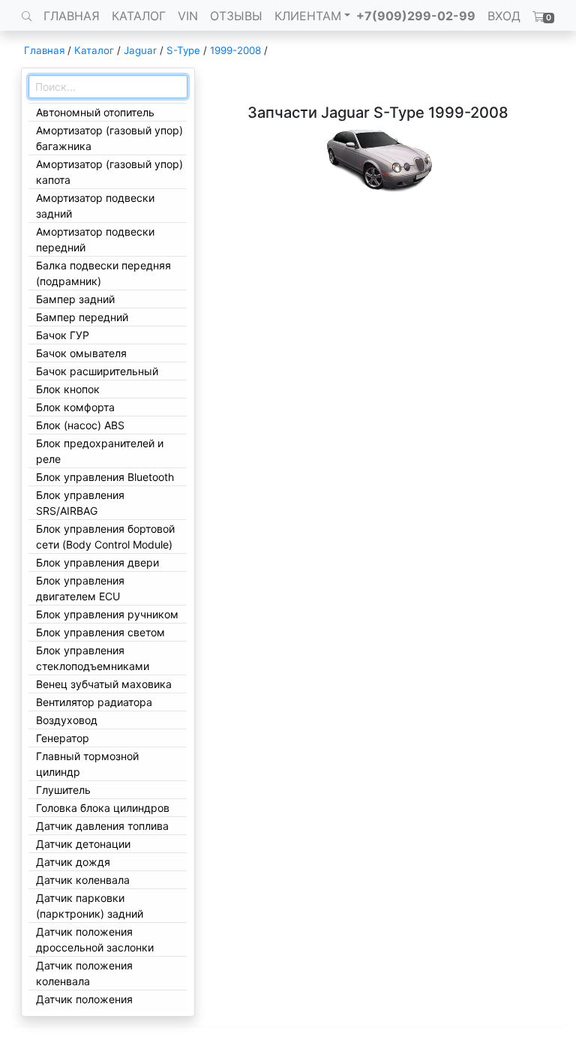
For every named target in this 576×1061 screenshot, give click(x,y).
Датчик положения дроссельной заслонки (95, 939)
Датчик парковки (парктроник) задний (89, 905)
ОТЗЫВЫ (236, 15)
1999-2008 (235, 50)
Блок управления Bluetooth (105, 476)
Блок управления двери (97, 562)
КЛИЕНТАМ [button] (307, 15)
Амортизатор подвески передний (95, 239)
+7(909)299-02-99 (416, 15)
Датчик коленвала (83, 879)
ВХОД (504, 15)
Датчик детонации (83, 843)
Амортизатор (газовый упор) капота (109, 172)
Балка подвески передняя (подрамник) (103, 273)
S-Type (183, 50)
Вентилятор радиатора (94, 702)
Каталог (94, 50)
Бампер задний (75, 299)
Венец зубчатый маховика (104, 684)
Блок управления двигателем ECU (80, 588)
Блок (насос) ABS (80, 425)
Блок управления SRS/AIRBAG (80, 502)
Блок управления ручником (107, 614)
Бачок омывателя (81, 353)
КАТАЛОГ (139, 15)
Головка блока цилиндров (103, 807)
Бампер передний (82, 317)
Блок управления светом (100, 632)
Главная (44, 50)
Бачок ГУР (62, 335)
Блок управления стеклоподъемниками (92, 658)
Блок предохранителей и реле (100, 451)
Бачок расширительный (97, 371)
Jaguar (140, 50)
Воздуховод (67, 720)
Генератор (62, 738)
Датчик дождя (73, 861)
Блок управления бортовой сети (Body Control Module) (105, 536)
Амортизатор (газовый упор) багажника (109, 138)
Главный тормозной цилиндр (87, 764)
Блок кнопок (68, 389)
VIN (188, 15)
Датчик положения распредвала (84, 1007)
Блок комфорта (75, 407)
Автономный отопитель (95, 112)
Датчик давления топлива (102, 825)
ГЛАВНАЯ (72, 15)
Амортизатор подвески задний (95, 205)
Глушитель (63, 789)
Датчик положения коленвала (84, 973)
